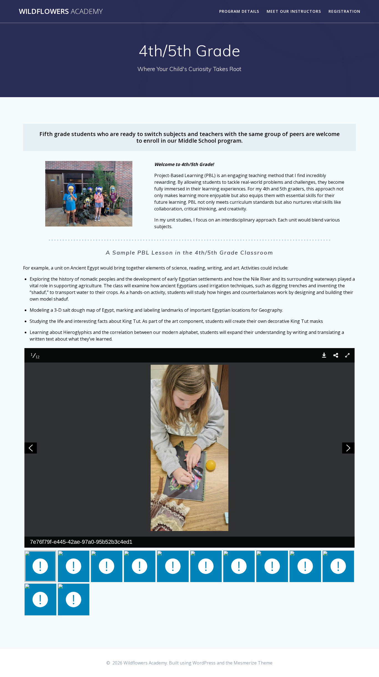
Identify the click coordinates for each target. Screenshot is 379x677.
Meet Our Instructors (294, 11)
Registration (344, 11)
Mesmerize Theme (253, 663)
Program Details (239, 11)
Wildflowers (61, 11)
